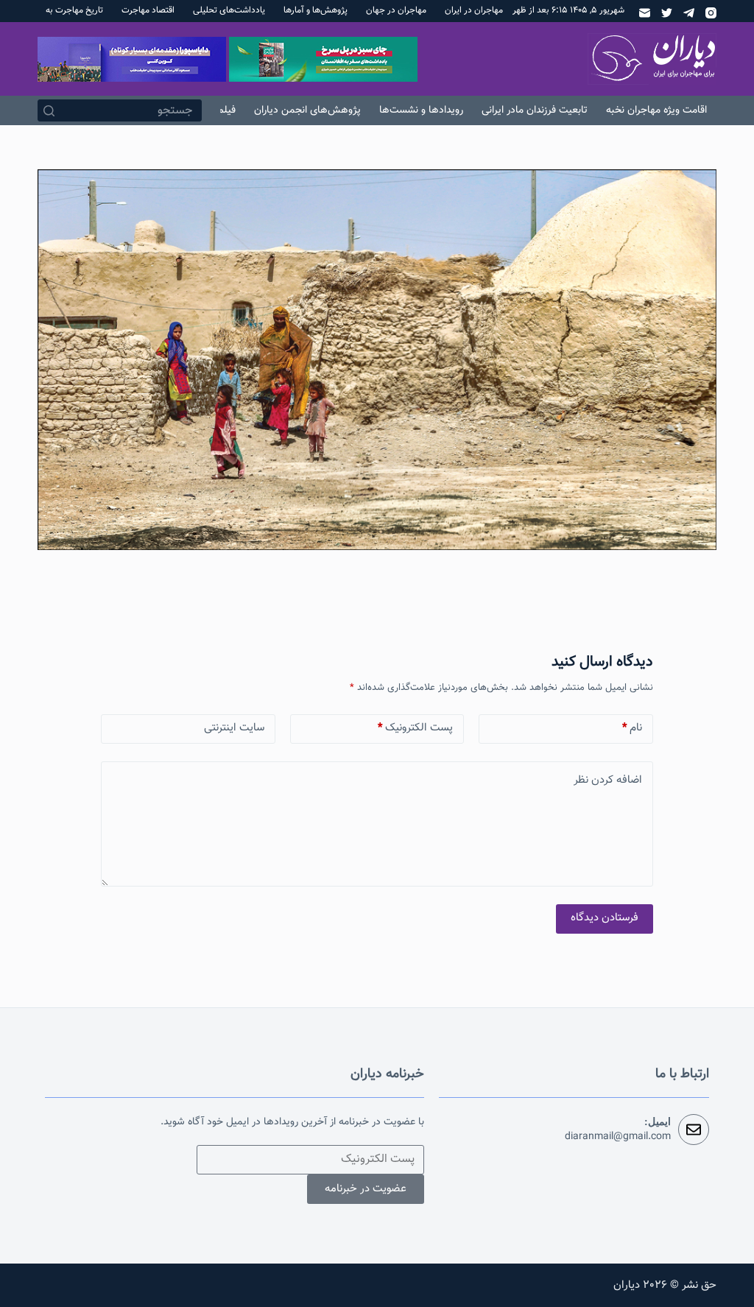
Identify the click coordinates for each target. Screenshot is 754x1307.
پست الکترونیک (415, 727)
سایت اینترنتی (234, 727)
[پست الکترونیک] (644, 12)
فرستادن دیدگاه (604, 917)
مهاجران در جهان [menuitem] (396, 10)
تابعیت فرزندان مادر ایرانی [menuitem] (535, 110)
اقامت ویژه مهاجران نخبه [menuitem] (656, 110)
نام (632, 727)
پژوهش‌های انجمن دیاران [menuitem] (307, 110)
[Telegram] (688, 12)
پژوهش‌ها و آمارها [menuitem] (315, 10)
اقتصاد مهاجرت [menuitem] (148, 10)
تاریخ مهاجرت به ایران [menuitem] (65, 10)
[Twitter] (666, 12)
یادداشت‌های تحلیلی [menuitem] (229, 10)
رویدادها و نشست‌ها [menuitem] (421, 110)
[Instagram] (710, 12)
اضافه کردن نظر (608, 780)
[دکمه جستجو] (49, 110)
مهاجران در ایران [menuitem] (474, 10)
